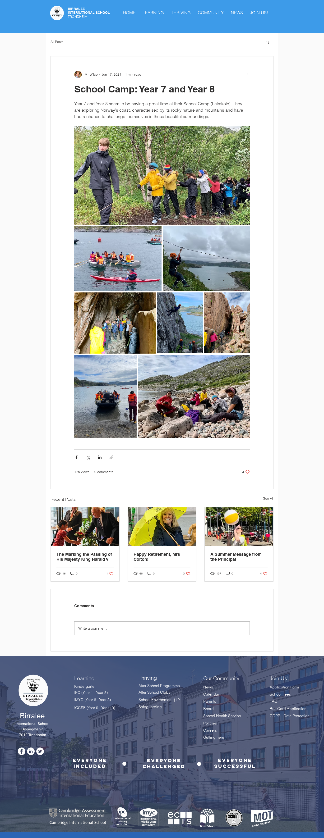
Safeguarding (150, 706)
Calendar (211, 694)
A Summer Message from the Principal (236, 557)
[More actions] (247, 74)
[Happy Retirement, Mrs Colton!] (162, 526)
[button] (267, 42)
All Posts (57, 42)
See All (268, 498)
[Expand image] (162, 175)
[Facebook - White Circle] (21, 751)
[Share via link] (111, 457)
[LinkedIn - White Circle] (31, 751)
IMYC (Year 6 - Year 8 (92, 699)
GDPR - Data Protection (290, 715)
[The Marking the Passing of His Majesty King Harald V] (85, 526)
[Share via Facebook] (76, 457)
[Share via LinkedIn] (99, 457)
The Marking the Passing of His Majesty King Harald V (84, 557)
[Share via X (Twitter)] (88, 457)
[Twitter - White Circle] (40, 751)
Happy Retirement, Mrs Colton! (157, 557)
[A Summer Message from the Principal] (239, 526)
